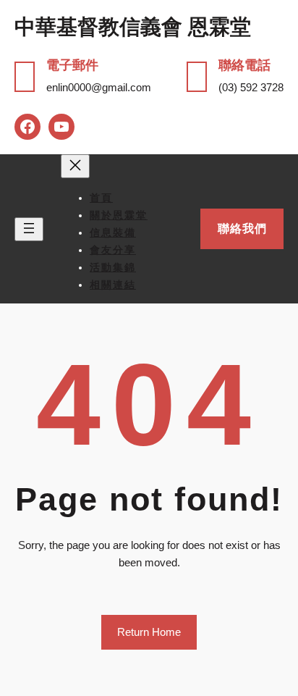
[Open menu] (28, 229)
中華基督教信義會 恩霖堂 (132, 26)
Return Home (149, 632)
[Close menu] (75, 166)
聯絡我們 (242, 228)
